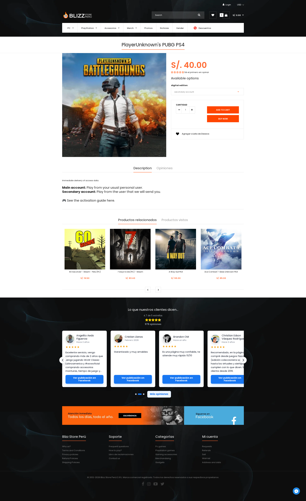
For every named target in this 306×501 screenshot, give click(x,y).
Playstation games (165, 450)
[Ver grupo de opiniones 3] (143, 394)
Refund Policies (70, 458)
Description (142, 168)
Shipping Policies (71, 462)
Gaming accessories (166, 454)
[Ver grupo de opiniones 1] (136, 394)
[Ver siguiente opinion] (243, 360)
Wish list (206, 458)
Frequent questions (119, 446)
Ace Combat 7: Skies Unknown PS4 (221, 271)
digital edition (179, 85)
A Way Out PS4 (176, 271)
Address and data (211, 462)
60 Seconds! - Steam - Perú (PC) (85, 271)
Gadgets (159, 462)
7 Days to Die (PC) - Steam (130, 271)
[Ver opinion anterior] (62, 360)
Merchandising (163, 458)
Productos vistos (174, 220)
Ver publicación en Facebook (84, 379)
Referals (206, 450)
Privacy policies (70, 454)
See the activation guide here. (91, 200)
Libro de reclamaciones (121, 454)
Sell (204, 454)
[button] (241, 5)
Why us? (66, 446)
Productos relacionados (137, 220)
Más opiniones (159, 394)
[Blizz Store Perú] (77, 18)
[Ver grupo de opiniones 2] (140, 394)
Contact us (114, 458)
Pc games (160, 446)
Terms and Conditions (73, 450)
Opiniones (165, 168)
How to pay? (115, 450)
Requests (207, 446)
